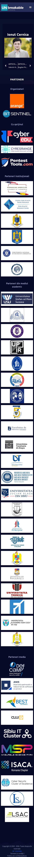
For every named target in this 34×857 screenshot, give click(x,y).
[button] (30, 7)
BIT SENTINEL (17, 851)
